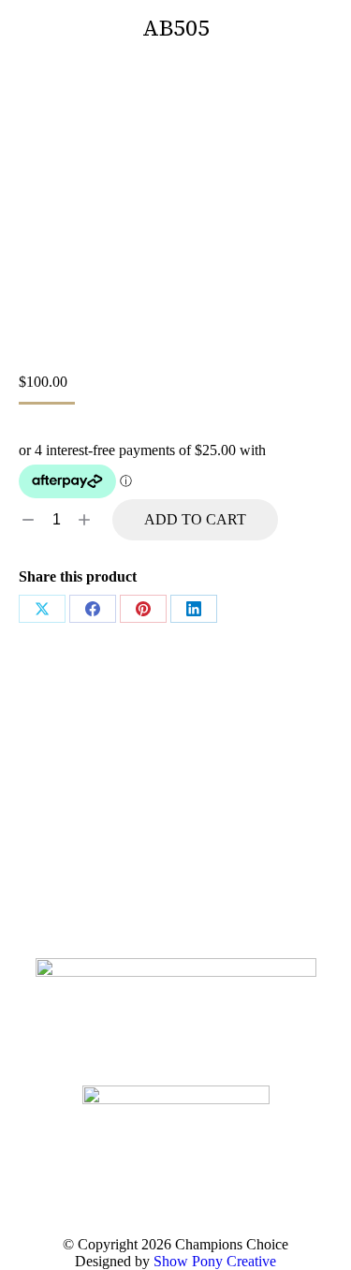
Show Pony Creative (215, 1261)
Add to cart (195, 519)
